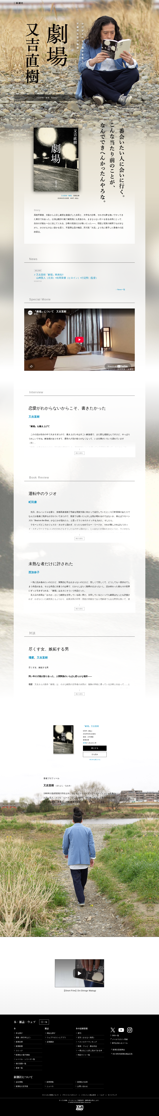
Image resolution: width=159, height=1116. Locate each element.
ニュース (50, 1086)
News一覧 (121, 289)
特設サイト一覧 (84, 1055)
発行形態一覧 (21, 1064)
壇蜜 (31, 657)
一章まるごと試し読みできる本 (90, 1050)
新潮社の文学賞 (22, 1086)
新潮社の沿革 (82, 1082)
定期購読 (50, 1042)
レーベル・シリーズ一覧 (25, 1059)
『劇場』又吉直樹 (91, 726)
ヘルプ (102, 1095)
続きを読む (79, 453)
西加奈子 (34, 572)
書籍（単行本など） (23, 1037)
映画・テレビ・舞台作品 (87, 1046)
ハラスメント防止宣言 (88, 1095)
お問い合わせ (82, 1086)
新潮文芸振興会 (119, 1050)
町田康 (33, 502)
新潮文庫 (19, 1042)
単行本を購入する (94, 759)
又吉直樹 (34, 416)
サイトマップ (112, 1095)
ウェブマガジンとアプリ (56, 1037)
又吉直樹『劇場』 (67, 196)
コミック (19, 1050)
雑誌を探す (51, 1033)
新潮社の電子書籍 (23, 1055)
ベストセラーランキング (87, 1042)
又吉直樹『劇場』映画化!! (47, 98)
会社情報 (19, 1082)
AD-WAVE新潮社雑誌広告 (123, 1054)
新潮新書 (19, 1046)
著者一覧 (19, 1068)
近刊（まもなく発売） (86, 1037)
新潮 (84, 743)
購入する (94, 748)
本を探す (19, 1033)
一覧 (45, 1022)
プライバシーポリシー (69, 1095)
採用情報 (50, 1082)
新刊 (79, 1033)
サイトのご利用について (50, 1095)
